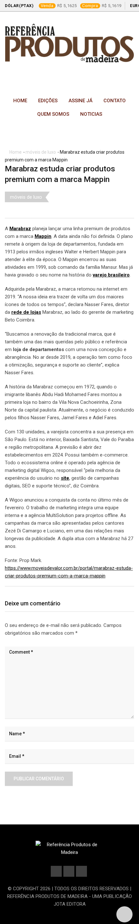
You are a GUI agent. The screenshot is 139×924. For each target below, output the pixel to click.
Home (20, 101)
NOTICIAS (91, 114)
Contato (114, 101)
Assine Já (80, 101)
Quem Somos (53, 114)
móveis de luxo (41, 152)
